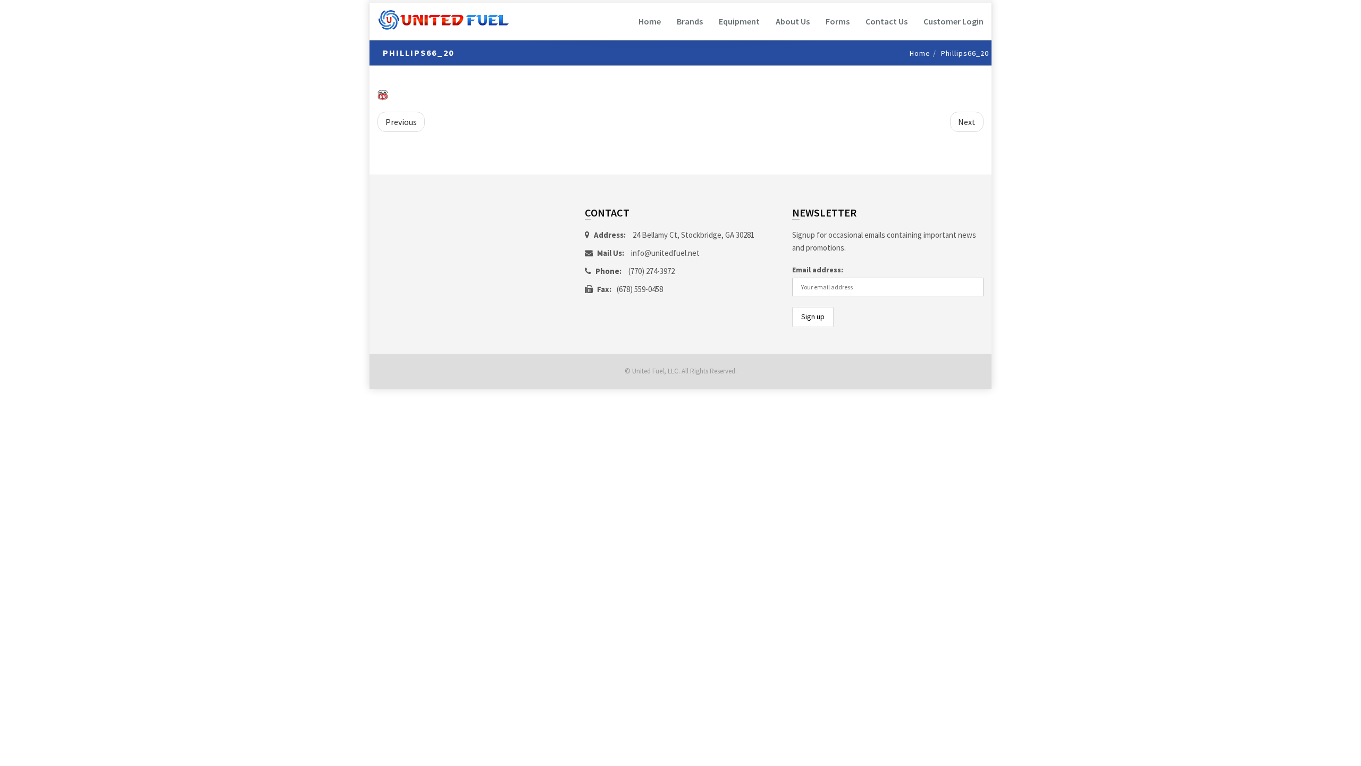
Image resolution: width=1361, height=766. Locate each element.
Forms (838, 21)
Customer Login (953, 21)
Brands (690, 21)
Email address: (817, 269)
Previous (401, 121)
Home (650, 21)
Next (967, 121)
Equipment (739, 21)
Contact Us (887, 21)
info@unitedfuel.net (665, 253)
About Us (793, 21)
